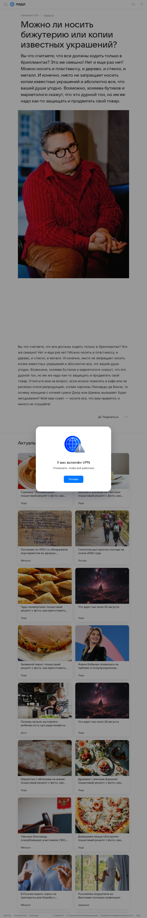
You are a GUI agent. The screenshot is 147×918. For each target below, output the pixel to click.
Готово (73, 479)
